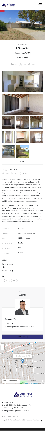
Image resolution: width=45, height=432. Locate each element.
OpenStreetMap (34, 383)
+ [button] (3, 345)
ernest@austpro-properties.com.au (20, 327)
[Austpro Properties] (8, 5)
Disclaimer (15, 416)
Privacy (8, 416)
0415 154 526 (11, 324)
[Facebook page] (41, 421)
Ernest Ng (10, 319)
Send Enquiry (22, 336)
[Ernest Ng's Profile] (22, 307)
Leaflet (26, 383)
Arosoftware (36, 420)
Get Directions (11, 381)
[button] (22, 267)
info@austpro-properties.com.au (17, 411)
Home (3, 416)
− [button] (3, 348)
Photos (22, 162)
